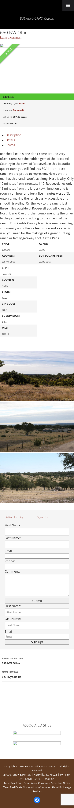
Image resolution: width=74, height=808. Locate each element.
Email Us (48, 779)
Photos (10, 145)
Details (10, 140)
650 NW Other (12, 661)
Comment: (12, 571)
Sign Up (42, 517)
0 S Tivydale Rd (11, 675)
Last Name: (13, 538)
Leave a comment (10, 37)
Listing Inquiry (14, 517)
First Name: (13, 525)
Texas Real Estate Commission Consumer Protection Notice (37, 783)
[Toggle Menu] (68, 5)
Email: (9, 551)
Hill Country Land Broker (37, 8)
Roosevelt (18, 110)
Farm (22, 103)
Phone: (10, 561)
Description (13, 135)
